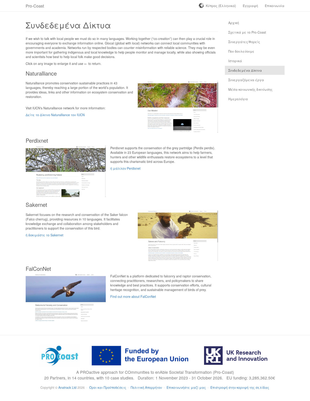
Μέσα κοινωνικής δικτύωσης (250, 89)
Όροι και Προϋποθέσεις (108, 387)
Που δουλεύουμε (241, 51)
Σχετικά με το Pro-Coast (247, 32)
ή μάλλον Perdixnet (125, 168)
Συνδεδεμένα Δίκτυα (245, 70)
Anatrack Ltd (67, 387)
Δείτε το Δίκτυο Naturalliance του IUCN (55, 114)
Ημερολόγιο (238, 99)
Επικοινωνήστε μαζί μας (187, 387)
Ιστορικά (235, 61)
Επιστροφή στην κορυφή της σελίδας (239, 387)
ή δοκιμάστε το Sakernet (44, 235)
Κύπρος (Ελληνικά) (221, 5)
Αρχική (233, 22)
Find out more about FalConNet (133, 296)
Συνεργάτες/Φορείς (244, 41)
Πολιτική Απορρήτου (147, 387)
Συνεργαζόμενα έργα (246, 80)
